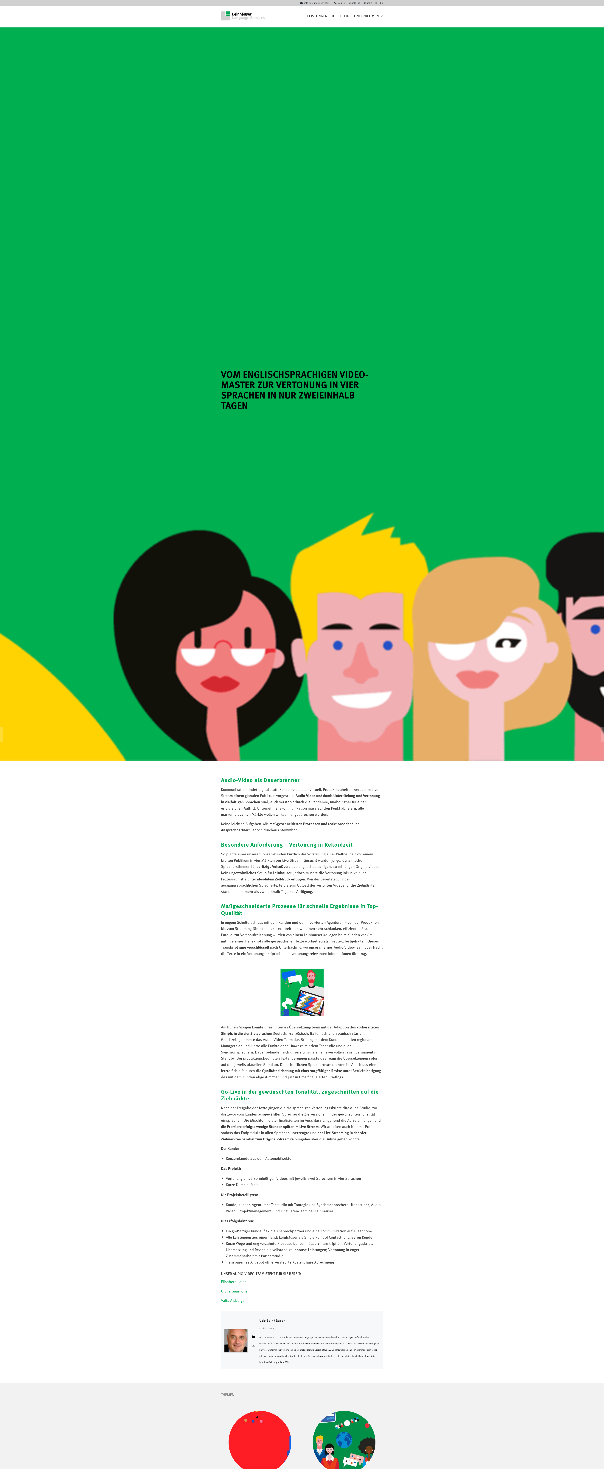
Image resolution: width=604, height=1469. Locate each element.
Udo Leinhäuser (272, 1320)
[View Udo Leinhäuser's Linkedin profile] (253, 1336)
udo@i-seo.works (266, 1327)
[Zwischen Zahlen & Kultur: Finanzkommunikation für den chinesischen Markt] (344, 1414)
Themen (227, 1394)
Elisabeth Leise (233, 1281)
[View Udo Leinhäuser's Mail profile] (253, 1345)
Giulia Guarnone (234, 1291)
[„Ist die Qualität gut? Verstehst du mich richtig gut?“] (260, 1414)
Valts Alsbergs (232, 1300)
